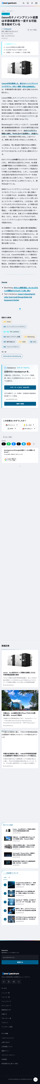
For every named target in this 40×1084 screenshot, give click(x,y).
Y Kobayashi (7, 29)
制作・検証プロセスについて (10, 31)
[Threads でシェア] (19, 444)
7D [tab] (9, 877)
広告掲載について (7, 1046)
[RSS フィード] (19, 982)
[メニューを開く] (36, 3)
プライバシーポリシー (8, 1055)
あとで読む (33, 30)
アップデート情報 (7, 1027)
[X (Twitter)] (4, 982)
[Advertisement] (20, 551)
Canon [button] (4, 98)
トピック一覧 (6, 997)
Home (3, 11)
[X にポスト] (4, 444)
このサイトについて (8, 1038)
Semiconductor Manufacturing (12, 356)
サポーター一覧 (6, 1018)
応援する (4, 1014)
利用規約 (4, 1059)
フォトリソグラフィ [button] (14, 189)
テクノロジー (10, 11)
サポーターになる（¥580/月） (20, 387)
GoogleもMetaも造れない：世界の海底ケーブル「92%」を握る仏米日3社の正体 (26, 884)
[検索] (23, 3)
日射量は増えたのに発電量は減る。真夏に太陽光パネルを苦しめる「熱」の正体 (26, 893)
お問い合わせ (6, 1042)
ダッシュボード (6, 1005)
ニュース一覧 (6, 993)
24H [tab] (5, 877)
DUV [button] (22, 174)
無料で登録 (20, 404)
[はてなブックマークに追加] (24, 444)
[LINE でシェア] (9, 444)
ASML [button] (27, 177)
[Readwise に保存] (29, 444)
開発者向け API (6, 1010)
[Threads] (9, 982)
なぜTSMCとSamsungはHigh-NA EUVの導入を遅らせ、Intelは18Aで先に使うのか (26, 919)
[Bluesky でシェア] (14, 444)
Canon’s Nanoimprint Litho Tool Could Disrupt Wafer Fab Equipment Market (19, 297)
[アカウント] (32, 3)
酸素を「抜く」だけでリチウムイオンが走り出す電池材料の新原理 (26, 909)
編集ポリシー (6, 1051)
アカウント (5, 1023)
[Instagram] (14, 982)
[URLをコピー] (34, 444)
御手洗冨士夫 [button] (32, 127)
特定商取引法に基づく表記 (10, 1063)
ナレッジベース (6, 1001)
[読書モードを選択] (35, 1079)
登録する (20, 962)
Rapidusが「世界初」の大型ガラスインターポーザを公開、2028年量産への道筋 (26, 902)
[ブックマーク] (28, 3)
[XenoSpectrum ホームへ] (9, 3)
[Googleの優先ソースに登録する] (10, 459)
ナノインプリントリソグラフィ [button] (26, 98)
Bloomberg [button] (6, 124)
